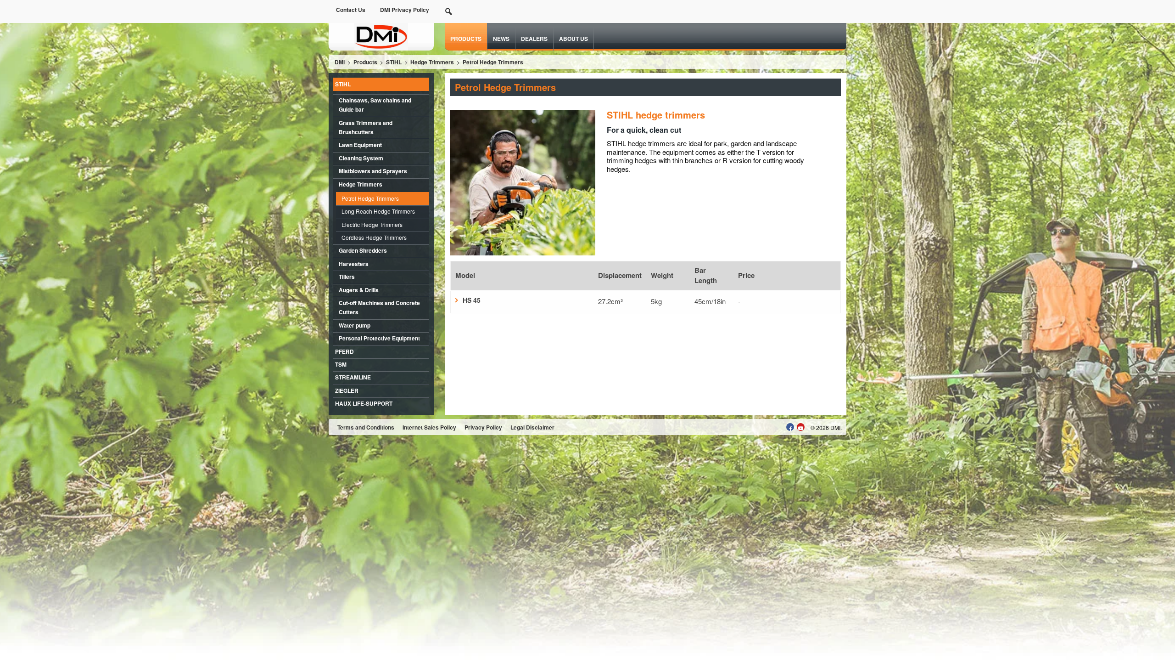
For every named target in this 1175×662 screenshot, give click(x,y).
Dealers (534, 38)
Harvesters (354, 264)
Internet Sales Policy (429, 427)
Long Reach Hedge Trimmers (378, 211)
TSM (341, 364)
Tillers (347, 276)
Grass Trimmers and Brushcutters (365, 127)
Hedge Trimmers (360, 184)
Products (465, 38)
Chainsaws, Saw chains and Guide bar (375, 104)
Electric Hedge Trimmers (372, 224)
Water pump (354, 325)
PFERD (344, 351)
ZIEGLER (346, 390)
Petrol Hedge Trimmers (370, 198)
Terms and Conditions (365, 427)
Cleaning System (361, 158)
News (501, 38)
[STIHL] (381, 36)
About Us (573, 38)
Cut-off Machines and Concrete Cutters (379, 307)
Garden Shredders (363, 250)
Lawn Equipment (360, 145)
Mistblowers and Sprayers (373, 171)
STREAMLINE (353, 377)
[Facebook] (790, 427)
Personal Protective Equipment (379, 338)
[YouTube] (801, 427)
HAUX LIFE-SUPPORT (363, 403)
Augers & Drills (359, 290)
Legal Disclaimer (532, 427)
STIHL (343, 84)
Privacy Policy (483, 427)
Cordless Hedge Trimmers (374, 237)
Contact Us (350, 10)
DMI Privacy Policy (404, 10)
